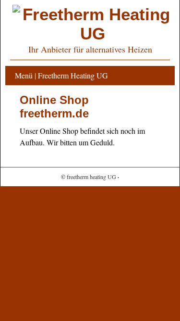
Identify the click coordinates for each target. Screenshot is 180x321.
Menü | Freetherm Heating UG (61, 75)
